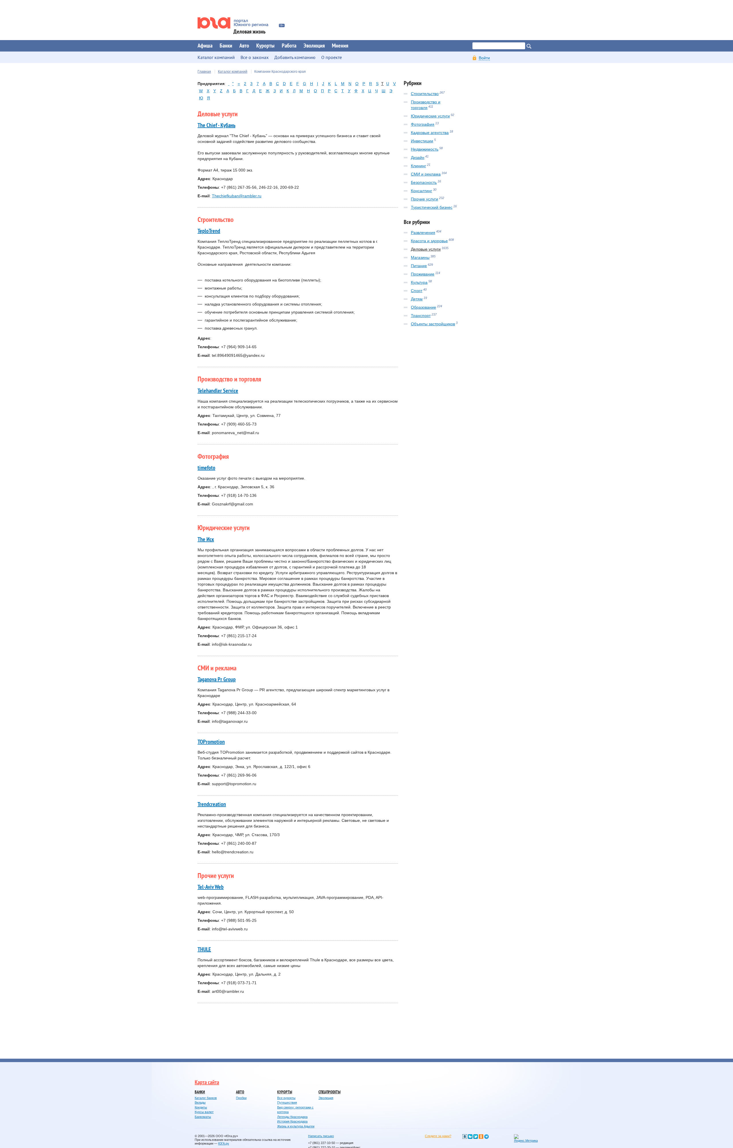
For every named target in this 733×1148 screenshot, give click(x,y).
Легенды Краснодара (292, 1117)
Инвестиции (422, 141)
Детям (417, 299)
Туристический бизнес (431, 207)
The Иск (206, 539)
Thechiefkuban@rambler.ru (236, 196)
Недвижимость (424, 149)
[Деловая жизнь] (237, 23)
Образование (423, 307)
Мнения (340, 46)
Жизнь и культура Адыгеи (295, 1126)
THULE (204, 949)
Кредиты (201, 1107)
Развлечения (423, 232)
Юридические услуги (430, 116)
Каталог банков (206, 1098)
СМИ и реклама (426, 174)
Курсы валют (204, 1112)
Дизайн (417, 157)
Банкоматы (203, 1117)
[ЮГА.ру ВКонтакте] (464, 1136)
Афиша (205, 46)
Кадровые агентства (430, 132)
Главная (204, 72)
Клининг (418, 166)
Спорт (416, 290)
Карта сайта (207, 1082)
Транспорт (421, 315)
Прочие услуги (424, 199)
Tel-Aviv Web (211, 887)
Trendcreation (212, 804)
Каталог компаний (232, 72)
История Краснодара (292, 1121)
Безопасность (424, 182)
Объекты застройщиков (433, 324)
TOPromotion (211, 742)
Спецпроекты (329, 1092)
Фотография (422, 124)
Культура (419, 282)
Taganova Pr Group (217, 679)
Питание (419, 265)
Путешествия (287, 1102)
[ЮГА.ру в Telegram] (486, 1136)
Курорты (265, 46)
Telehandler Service (218, 391)
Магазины (420, 257)
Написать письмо (321, 1136)
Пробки (241, 1098)
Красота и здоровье (429, 241)
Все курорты (286, 1098)
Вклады (200, 1102)
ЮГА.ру (223, 1143)
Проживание (422, 274)
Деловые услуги (426, 249)
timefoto (206, 468)
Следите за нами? (438, 1136)
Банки (226, 46)
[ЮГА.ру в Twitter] (475, 1136)
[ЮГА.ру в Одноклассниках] (481, 1136)
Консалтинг (421, 190)
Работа (289, 46)
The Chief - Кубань (216, 125)
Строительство (425, 93)
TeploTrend (209, 231)
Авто (244, 46)
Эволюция (314, 46)
